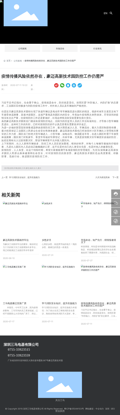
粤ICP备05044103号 (74, 408)
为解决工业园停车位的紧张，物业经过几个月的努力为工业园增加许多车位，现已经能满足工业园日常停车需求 (20, 247)
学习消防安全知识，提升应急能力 (24, 177)
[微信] (62, 85)
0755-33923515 (19, 349)
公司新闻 (22, 48)
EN (105, 13)
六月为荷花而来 (102, 177)
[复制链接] (80, 85)
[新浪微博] (56, 85)
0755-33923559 (19, 355)
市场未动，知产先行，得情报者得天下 (98, 241)
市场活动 (60, 48)
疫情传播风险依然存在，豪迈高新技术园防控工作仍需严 (98, 304)
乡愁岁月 (46, 239)
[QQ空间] (74, 85)
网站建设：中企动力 (94, 408)
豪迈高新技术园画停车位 (16, 239)
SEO (113, 408)
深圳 (107, 408)
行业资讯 (97, 48)
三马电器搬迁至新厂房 (14, 303)
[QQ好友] (68, 85)
